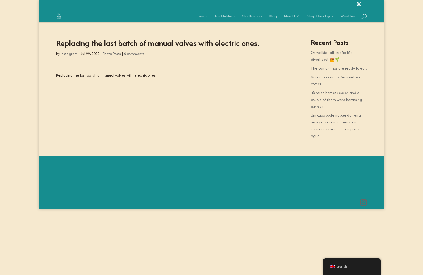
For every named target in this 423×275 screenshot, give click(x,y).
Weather (347, 16)
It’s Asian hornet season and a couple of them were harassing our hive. (336, 99)
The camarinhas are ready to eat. (339, 68)
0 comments (134, 53)
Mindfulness (252, 16)
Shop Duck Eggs (320, 16)
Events (202, 16)
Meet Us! (292, 16)
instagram (69, 53)
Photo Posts (112, 53)
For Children (225, 16)
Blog (273, 16)
